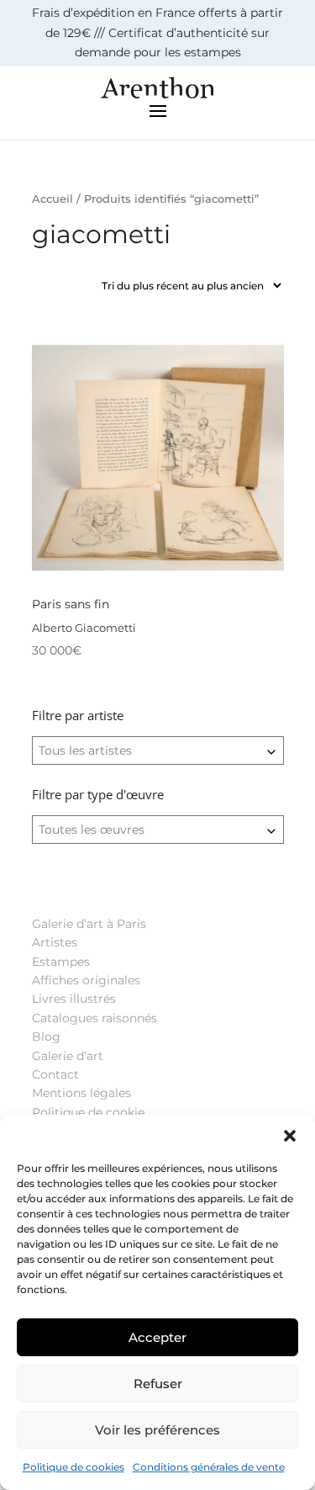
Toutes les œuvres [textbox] (91, 829)
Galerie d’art (67, 1055)
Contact (55, 1074)
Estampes (61, 961)
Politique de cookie (88, 1112)
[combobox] (158, 750)
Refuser (158, 1384)
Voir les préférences (157, 1430)
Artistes (54, 942)
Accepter (157, 1337)
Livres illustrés (74, 998)
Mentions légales (81, 1092)
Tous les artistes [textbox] (85, 750)
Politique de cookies (73, 1467)
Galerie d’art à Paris (89, 923)
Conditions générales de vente (209, 1467)
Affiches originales (86, 980)
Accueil (52, 199)
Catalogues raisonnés (94, 1018)
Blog (46, 1036)
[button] (289, 1135)
